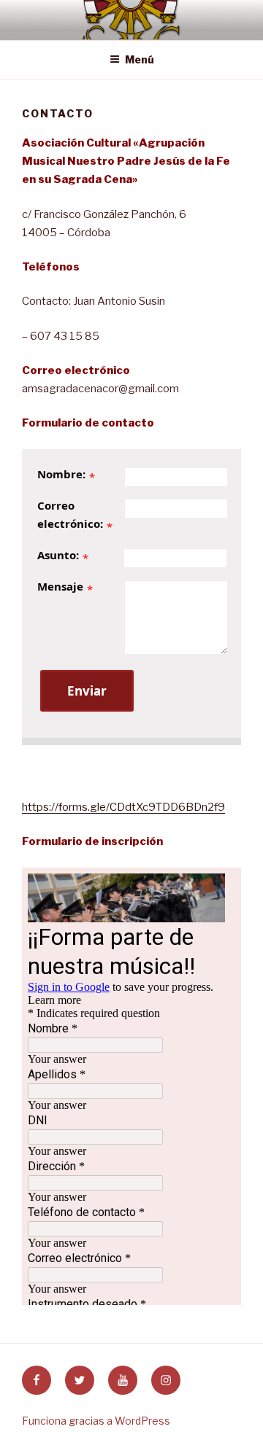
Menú (139, 59)
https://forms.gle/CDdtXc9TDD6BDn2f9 (123, 807)
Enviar (87, 690)
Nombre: (61, 474)
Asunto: (58, 555)
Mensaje (60, 586)
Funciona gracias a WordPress (96, 1420)
